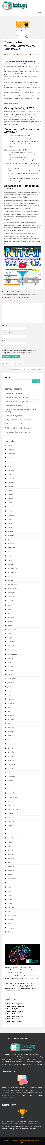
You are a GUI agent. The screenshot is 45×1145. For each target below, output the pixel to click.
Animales (11, 470)
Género (10, 634)
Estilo (9, 605)
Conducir (11, 519)
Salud (9, 830)
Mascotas (11, 723)
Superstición (12, 879)
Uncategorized (12, 916)
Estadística (11, 601)
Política (10, 772)
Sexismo (10, 854)
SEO (9, 846)
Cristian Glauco (23, 55)
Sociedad (11, 867)
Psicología (11, 793)
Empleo (10, 580)
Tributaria (11, 907)
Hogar (10, 662)
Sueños (10, 875)
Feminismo (11, 617)
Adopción (11, 450)
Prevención (11, 777)
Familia (10, 613)
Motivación (11, 740)
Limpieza (11, 719)
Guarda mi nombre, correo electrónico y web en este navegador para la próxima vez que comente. (19, 351)
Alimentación (12, 458)
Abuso (10, 446)
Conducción (11, 515)
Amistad (10, 462)
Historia (10, 658)
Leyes (10, 711)
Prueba (10, 785)
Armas (10, 474)
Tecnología (11, 883)
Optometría (11, 756)
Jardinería (11, 683)
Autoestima (11, 486)
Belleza (10, 503)
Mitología (11, 732)
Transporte (11, 903)
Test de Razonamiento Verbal (15, 424)
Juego (9, 687)
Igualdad (10, 674)
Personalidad (12, 764)
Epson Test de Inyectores (13, 416)
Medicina (11, 728)
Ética (9, 609)
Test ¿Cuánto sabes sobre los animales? (18, 420)
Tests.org (15, 1141)
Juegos (10, 691)
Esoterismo (11, 593)
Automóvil (11, 499)
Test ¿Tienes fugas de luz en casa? (16, 397)
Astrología (11, 478)
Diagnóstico (12, 548)
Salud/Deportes (13, 838)
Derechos (11, 544)
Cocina (10, 511)
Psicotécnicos (12, 797)
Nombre (5, 325)
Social (10, 862)
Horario (10, 666)
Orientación (11, 760)
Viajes (10, 924)
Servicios (11, 850)
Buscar (7, 378)
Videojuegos (12, 928)
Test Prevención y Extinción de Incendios (18, 428)
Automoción (12, 490)
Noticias (10, 748)
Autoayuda (11, 482)
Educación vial (12, 568)
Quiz (9, 801)
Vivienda (10, 932)
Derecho (10, 540)
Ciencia (10, 507)
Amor (9, 466)
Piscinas (10, 768)
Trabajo (10, 895)
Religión (10, 826)
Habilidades (11, 646)
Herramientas (12, 654)
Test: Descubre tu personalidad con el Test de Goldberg (20, 411)
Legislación (11, 699)
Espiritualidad (12, 597)
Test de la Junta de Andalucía (14, 393)
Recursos (11, 805)
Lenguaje (11, 703)
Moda (10, 736)
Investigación (12, 678)
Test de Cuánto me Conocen (14, 406)
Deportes (11, 535)
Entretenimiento (13, 589)
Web (3, 340)
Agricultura (11, 454)
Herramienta (12, 650)
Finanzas (11, 621)
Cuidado (10, 523)
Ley (9, 707)
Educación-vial (12, 572)
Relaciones (11, 822)
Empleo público (13, 584)
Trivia (9, 911)
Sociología (11, 871)
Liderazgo (11, 715)
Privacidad (11, 781)
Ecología (10, 560)
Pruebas (10, 789)
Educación (35, 55)
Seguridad (11, 842)
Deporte (10, 531)
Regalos (10, 813)
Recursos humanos (14, 809)
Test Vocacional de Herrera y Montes (17, 432)
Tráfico (10, 899)
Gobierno (11, 642)
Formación (11, 625)
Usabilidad (11, 920)
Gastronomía (12, 629)
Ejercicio (10, 576)
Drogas (10, 556)
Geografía (11, 638)
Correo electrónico (8, 333)
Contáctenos (23, 1141)
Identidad (11, 670)
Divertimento (12, 552)
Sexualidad (11, 858)
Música (10, 744)
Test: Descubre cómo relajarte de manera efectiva (22, 402)
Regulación (11, 817)
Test (9, 887)
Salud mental (12, 834)
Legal (9, 695)
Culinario (10, 527)
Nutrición (11, 752)
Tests (9, 891)
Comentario (6, 301)
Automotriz (11, 495)
